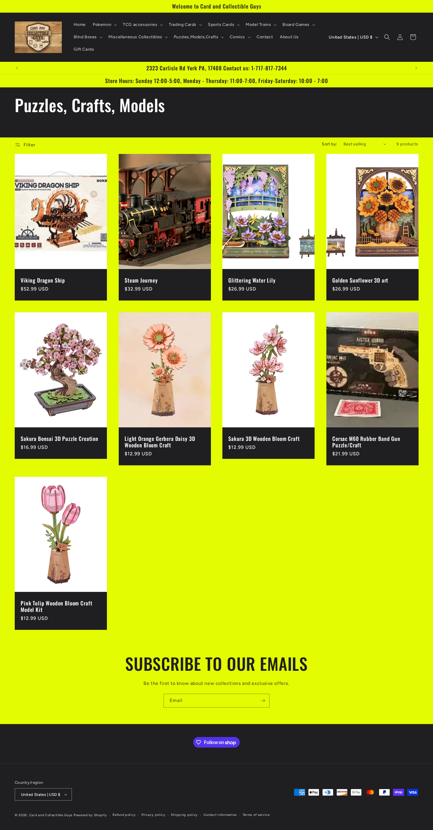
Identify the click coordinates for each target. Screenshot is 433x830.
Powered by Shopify (90, 815)
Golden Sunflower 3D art (360, 280)
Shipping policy (184, 815)
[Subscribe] (262, 701)
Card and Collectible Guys (51, 815)
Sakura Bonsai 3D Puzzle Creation (59, 438)
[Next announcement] (416, 68)
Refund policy (124, 815)
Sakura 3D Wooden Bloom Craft (264, 438)
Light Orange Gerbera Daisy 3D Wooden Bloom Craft (160, 441)
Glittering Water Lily (252, 280)
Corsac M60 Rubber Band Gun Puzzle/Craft (366, 441)
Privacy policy (153, 815)
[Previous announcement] (16, 68)
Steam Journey (141, 280)
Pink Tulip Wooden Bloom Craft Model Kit (56, 606)
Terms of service (256, 815)
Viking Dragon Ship (43, 280)
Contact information (220, 815)
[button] (104, 25)
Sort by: (329, 144)
